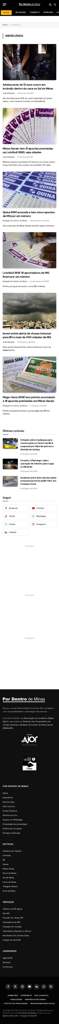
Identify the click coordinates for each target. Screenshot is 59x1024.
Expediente (8, 797)
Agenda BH (7, 958)
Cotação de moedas (12, 926)
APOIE (6, 12)
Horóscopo (8, 967)
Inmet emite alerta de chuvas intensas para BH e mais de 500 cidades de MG (27, 335)
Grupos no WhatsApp (13, 819)
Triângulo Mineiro (10, 886)
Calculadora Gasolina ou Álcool (17, 931)
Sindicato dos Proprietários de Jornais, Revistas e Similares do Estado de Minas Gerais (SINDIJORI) (28, 724)
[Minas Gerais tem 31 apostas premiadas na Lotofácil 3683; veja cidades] (29, 126)
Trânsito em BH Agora (12, 909)
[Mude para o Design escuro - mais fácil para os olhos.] (54, 4)
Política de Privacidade (16, 1003)
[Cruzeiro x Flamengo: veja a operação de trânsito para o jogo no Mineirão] (10, 464)
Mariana (48, 12)
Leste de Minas (9, 882)
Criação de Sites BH (12, 940)
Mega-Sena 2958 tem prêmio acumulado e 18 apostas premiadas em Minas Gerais (29, 399)
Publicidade (16, 999)
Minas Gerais (8, 868)
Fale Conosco (9, 806)
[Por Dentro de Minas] (29, 4)
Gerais (6, 864)
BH (4, 860)
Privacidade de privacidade (15, 824)
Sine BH (6, 913)
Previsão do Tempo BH (13, 918)
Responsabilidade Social (42, 1003)
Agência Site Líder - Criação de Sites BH (20, 1016)
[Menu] (4, 4)
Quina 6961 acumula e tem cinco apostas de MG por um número (29, 214)
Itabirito (35, 12)
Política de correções (12, 828)
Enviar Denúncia (10, 811)
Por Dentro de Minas (27, 1013)
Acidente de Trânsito (12, 851)
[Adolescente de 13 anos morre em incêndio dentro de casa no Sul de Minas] (29, 62)
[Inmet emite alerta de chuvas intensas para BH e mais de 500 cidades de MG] (29, 311)
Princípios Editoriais (11, 833)
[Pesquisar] (50, 4)
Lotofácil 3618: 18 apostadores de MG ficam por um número (26, 274)
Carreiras (7, 855)
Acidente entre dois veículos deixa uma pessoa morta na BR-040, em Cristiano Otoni (38, 481)
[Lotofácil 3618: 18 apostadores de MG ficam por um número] (29, 250)
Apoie (5, 793)
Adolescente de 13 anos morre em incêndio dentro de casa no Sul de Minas (28, 86)
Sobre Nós (13, 995)
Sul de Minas (8, 877)
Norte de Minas (9, 873)
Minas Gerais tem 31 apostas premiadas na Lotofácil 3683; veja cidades (28, 150)
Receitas (6, 962)
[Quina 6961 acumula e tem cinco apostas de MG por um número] (29, 190)
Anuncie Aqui (8, 802)
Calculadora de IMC (11, 922)
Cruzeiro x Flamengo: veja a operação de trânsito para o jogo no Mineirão (37, 463)
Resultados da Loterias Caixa (16, 935)
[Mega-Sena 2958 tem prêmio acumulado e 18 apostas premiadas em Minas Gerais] (29, 375)
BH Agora (21, 12)
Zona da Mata (9, 891)
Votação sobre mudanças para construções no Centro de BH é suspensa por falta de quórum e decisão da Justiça (37, 444)
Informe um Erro (10, 815)
